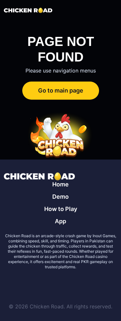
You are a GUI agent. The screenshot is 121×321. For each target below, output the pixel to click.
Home (60, 184)
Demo (60, 196)
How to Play (60, 208)
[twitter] (37, 282)
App (60, 221)
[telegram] (68, 282)
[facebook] (53, 282)
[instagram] (84, 282)
